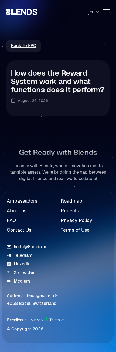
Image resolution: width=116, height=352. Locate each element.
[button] (92, 12)
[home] (21, 11)
